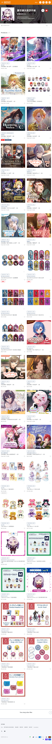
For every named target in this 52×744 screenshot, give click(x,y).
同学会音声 (3, 100)
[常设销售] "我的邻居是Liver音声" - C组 (10, 243)
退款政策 (26, 727)
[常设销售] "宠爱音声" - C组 (7, 384)
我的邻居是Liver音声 (5, 241)
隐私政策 (16, 727)
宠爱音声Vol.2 (29, 171)
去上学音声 (29, 418)
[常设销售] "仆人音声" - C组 (7, 173)
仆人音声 (2, 171)
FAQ (2, 727)
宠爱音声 (2, 383)
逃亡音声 (2, 65)
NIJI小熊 (2, 487)
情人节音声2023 (30, 348)
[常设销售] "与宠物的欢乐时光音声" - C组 (10, 419)
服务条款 (21, 727)
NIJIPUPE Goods (30, 559)
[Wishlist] (46, 2)
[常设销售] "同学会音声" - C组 (8, 101)
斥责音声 (28, 383)
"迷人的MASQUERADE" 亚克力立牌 (35, 277)
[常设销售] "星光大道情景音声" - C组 (9, 454)
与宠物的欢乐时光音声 (5, 418)
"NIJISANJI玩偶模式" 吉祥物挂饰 (34, 101)
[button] (40, 2)
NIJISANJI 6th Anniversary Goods (8, 559)
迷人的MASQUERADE (5, 276)
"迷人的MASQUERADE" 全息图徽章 (9, 277)
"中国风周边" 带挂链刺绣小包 (8, 702)
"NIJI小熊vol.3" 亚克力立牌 (33, 489)
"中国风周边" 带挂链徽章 (7, 667)
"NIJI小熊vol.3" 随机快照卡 (7, 489)
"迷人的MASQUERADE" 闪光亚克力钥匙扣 (11, 349)
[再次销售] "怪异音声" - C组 (7, 136)
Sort (47, 25)
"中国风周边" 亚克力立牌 (33, 632)
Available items (6, 25)
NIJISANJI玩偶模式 (30, 100)
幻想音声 (28, 206)
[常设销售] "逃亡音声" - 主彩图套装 (9, 66)
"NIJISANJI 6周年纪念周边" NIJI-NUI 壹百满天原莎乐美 (13, 562)
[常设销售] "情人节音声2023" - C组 (35, 349)
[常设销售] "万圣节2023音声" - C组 (9, 208)
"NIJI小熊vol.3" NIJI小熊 (32, 526)
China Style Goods (5, 630)
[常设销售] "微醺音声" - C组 (33, 243)
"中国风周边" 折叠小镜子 (33, 667)
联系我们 (30, 727)
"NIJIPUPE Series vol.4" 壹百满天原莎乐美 (37, 597)
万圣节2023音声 (4, 206)
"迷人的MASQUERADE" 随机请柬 (9, 315)
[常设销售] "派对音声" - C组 (33, 136)
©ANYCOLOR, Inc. (4, 736)
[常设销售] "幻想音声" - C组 (33, 208)
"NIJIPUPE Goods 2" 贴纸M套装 (8, 597)
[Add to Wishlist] (24, 68)
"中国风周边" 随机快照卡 (7, 632)
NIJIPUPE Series (30, 596)
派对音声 (28, 134)
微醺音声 (28, 241)
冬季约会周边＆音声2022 (32, 453)
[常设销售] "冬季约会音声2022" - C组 (36, 454)
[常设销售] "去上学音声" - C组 (34, 419)
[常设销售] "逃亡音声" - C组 (33, 66)
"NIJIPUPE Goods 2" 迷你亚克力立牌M (36, 561)
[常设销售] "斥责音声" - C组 (33, 384)
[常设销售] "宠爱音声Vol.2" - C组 (35, 173)
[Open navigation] (2, 2)
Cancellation (36, 727)
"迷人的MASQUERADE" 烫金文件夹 (35, 315)
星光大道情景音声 (4, 453)
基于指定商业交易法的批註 (9, 727)
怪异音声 (2, 134)
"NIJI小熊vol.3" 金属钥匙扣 (7, 526)
